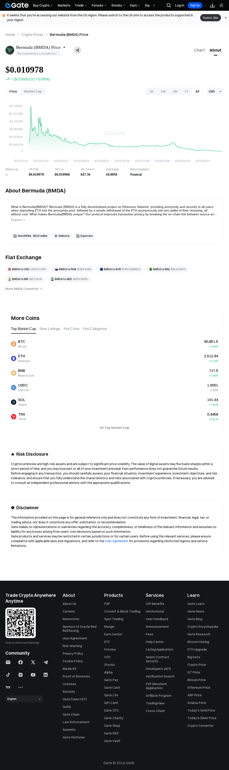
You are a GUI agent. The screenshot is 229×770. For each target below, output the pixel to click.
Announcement (157, 627)
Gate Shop (112, 726)
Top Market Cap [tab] (23, 329)
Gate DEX (111, 733)
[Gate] (17, 5)
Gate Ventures (74, 737)
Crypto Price (196, 665)
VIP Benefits (155, 604)
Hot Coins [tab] (72, 329)
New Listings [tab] (50, 329)
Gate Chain (71, 714)
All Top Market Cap (114, 428)
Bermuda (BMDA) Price (69, 34)
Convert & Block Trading (122, 611)
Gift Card (111, 703)
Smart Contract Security (157, 659)
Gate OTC (111, 710)
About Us (69, 604)
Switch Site (210, 17)
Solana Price (196, 703)
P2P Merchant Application (156, 686)
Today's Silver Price (201, 718)
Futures (110, 649)
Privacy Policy (73, 653)
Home (10, 34)
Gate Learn (195, 604)
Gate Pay (111, 680)
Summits (69, 730)
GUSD (67, 707)
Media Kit (69, 669)
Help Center (155, 642)
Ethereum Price (198, 688)
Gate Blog (194, 619)
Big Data (193, 657)
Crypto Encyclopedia (202, 627)
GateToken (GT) (75, 699)
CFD (107, 657)
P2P (107, 604)
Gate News (195, 611)
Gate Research (198, 634)
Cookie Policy (73, 661)
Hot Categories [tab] (95, 329)
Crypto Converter (200, 726)
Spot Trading (113, 619)
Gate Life (111, 695)
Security (69, 692)
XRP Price (194, 695)
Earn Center (113, 634)
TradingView (155, 703)
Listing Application (159, 649)
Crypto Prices (32, 34)
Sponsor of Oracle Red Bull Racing (79, 629)
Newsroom (71, 619)
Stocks (109, 665)
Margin (109, 627)
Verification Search (160, 676)
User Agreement (116, 541)
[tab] (199, 50)
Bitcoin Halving (198, 642)
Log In (179, 5)
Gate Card (112, 688)
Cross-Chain (155, 711)
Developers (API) (158, 669)
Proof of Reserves (76, 676)
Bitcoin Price (196, 680)
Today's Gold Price (201, 710)
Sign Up (195, 5)
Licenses (69, 684)
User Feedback (157, 619)
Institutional (155, 611)
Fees (149, 634)
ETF (107, 642)
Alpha (108, 672)
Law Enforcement (76, 722)
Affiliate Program (158, 696)
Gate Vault (112, 741)
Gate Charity (113, 718)
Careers (69, 611)
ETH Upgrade (197, 649)
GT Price (193, 672)
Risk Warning (72, 646)
